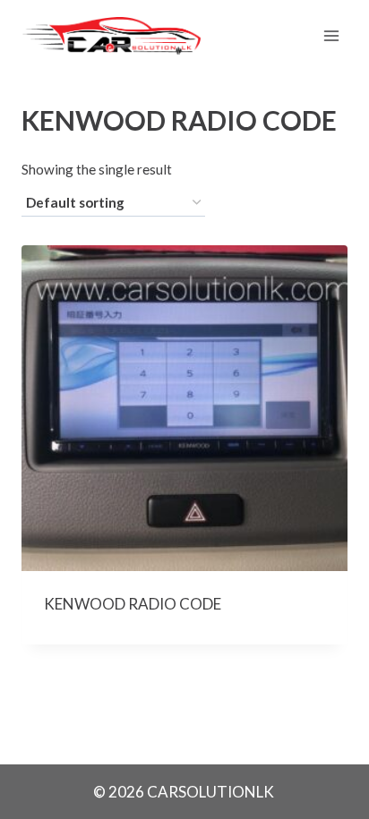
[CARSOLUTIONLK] (111, 36)
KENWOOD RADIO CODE (132, 603)
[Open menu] (331, 35)
